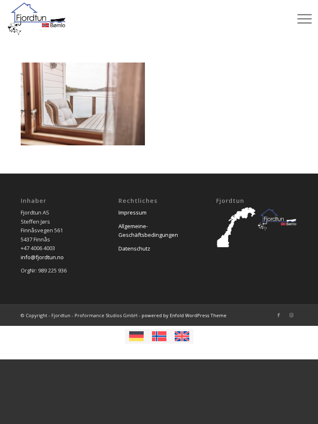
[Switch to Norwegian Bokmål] (159, 336)
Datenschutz (134, 248)
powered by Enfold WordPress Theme (184, 315)
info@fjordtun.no (42, 257)
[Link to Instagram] (291, 315)
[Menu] (300, 18)
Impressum (132, 212)
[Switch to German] (136, 336)
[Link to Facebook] (278, 315)
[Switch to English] (182, 336)
